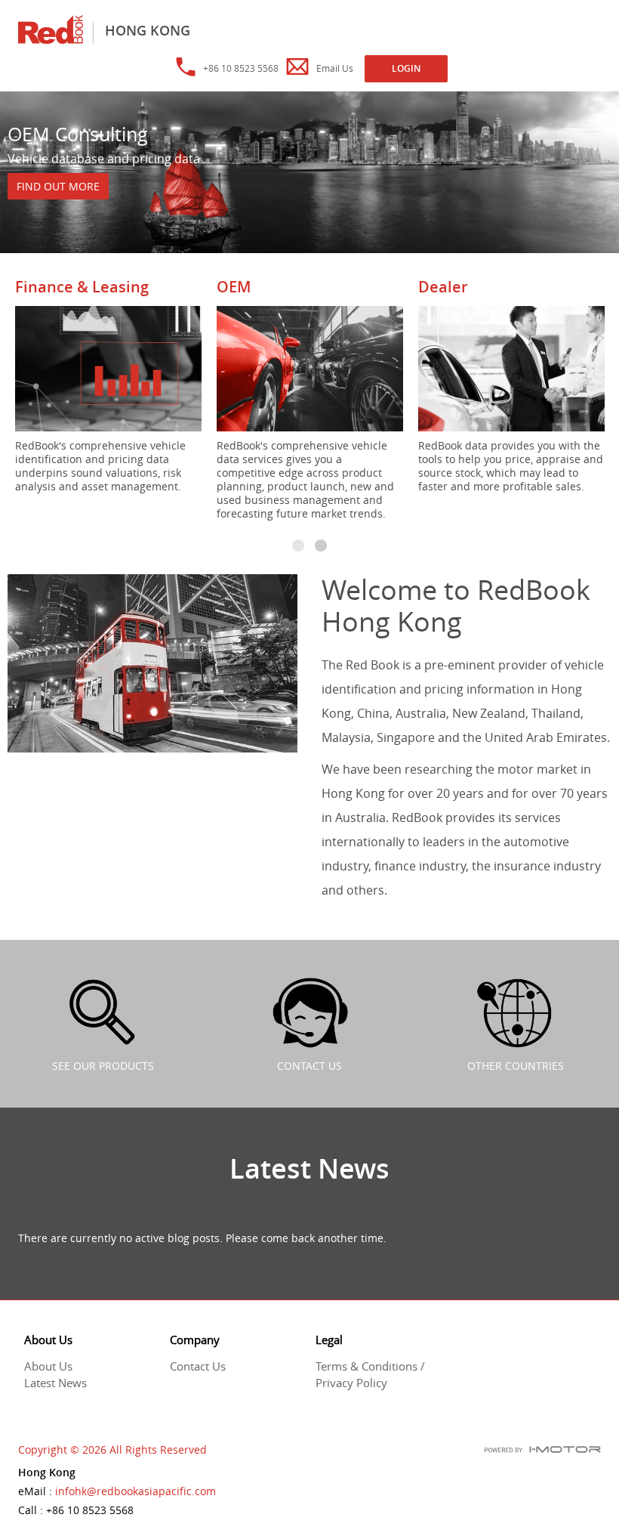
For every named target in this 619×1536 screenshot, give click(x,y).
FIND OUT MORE (58, 186)
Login (406, 68)
